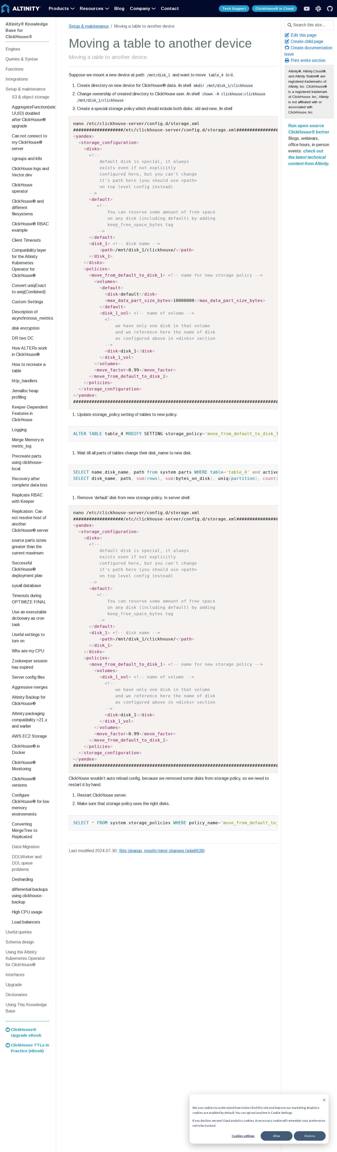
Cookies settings (243, 1136)
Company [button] (140, 8)
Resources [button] (91, 8)
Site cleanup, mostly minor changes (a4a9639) (162, 850)
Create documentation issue (308, 51)
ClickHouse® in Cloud (274, 9)
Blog (119, 8)
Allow (276, 1136)
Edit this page (303, 35)
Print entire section (307, 60)
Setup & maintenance (89, 26)
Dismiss (309, 1136)
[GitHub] (330, 8)
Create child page (306, 41)
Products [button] (59, 8)
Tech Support (234, 9)
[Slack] (307, 8)
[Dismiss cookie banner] (324, 1099)
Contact (170, 8)
